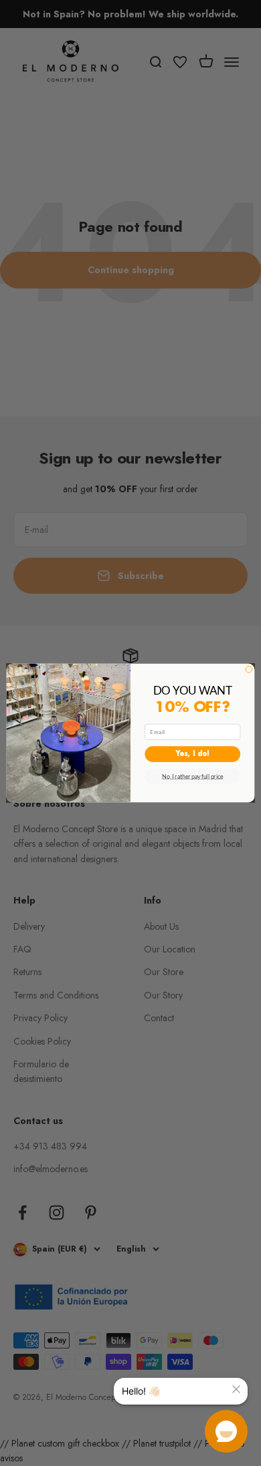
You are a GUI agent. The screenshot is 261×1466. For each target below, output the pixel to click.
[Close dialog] (249, 669)
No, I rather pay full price (192, 776)
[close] (236, 1389)
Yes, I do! (192, 754)
